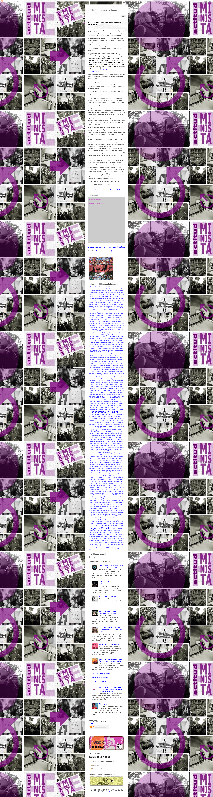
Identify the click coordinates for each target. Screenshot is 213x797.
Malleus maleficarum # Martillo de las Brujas (110, 487)
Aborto (91, 304)
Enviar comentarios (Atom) (104, 251)
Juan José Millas (113, 81)
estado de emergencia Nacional (114, 460)
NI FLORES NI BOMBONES (104, 508)
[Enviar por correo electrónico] (91, 195)
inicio (91, 10)
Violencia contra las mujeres (106, 544)
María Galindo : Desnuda (108, 596)
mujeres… (109, 504)
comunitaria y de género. (97, 403)
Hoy (96, 472)
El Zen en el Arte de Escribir (98, 441)
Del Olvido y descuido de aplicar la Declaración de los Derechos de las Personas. (106, 416)
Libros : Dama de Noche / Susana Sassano (102, 483)
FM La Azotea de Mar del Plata (106, 464)
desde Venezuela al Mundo (108, 428)
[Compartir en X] (94, 195)
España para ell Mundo (96, 460)
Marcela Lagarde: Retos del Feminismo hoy (104, 489)
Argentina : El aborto (96, 325)
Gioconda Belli (111, 468)
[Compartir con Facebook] (96, 195)
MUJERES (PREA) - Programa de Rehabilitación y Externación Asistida (110, 630)
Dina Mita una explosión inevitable (112, 433)
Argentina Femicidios (110, 371)
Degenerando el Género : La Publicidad (102, 414)
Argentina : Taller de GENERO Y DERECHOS (109, 336)
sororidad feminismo (113, 530)
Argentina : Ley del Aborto (97, 333)
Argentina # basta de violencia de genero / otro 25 (109, 357)
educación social (109, 439)
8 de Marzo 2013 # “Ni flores (103, 302)
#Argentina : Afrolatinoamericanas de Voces (103, 296)
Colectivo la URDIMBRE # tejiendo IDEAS (110, 401)
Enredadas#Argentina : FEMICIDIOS (100, 451)
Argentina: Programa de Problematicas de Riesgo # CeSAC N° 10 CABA (106, 388)
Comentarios (97, 769)
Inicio (109, 247)
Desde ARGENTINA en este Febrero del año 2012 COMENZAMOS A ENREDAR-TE (106, 420)
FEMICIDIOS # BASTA (96, 462)
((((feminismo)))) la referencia (107, 292)
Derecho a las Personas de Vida (108, 418)
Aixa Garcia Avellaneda (108, 10)
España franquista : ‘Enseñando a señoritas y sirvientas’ (106, 458)
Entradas (95, 765)
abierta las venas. (118, 302)
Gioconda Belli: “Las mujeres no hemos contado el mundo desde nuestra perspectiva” (110, 689)
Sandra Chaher (118, 525)
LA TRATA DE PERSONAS (115, 481)
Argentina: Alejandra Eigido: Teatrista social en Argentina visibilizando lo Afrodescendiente (106, 373)
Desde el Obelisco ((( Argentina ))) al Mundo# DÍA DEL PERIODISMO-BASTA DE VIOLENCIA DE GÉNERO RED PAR (106, 424)
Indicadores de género (113, 472)
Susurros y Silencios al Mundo (98, 534)
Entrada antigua (118, 247)
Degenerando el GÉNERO (106, 411)
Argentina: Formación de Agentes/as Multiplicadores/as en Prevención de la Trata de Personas (106, 378)
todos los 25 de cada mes (109, 540)
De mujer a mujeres (116, 409)
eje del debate (119, 439)
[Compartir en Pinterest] (97, 195)
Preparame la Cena (109, 521)
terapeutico (98, 540)
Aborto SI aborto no (113, 308)
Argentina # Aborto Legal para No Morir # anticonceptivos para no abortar (106, 355)
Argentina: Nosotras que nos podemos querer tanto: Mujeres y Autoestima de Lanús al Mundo (106, 382)
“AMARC (111, 290)
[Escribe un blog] (93, 195)
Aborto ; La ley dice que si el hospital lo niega (109, 304)
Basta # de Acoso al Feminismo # (111, 644)
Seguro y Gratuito (99, 528)
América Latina (119, 313)
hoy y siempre (102, 472)
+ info (91, 724)
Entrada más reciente (96, 247)
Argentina (92, 315)
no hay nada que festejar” (108, 514)
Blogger (111, 792)
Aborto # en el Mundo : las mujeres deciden (102, 306)
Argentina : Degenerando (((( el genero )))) (109, 323)
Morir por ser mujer (110, 497)
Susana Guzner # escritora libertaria (113, 532)
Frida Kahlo (101, 468)
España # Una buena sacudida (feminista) (110, 456)
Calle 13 (107, 400)
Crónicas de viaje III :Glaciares (105, 405)
